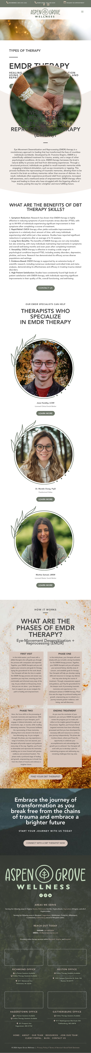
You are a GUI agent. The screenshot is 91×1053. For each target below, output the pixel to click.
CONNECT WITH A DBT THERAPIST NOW (45, 843)
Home (16, 1035)
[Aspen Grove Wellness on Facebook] (44, 4)
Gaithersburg (41, 917)
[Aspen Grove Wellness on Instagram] (48, 4)
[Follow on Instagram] (45, 895)
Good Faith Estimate (71, 1047)
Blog (47, 1038)
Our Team (37, 1035)
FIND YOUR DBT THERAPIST (45, 777)
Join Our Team (69, 1035)
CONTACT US (45, 288)
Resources (52, 1035)
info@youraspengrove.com (48, 933)
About (25, 1035)
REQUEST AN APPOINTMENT (75, 2)
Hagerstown (46, 915)
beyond (67, 939)
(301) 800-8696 (46, 2)
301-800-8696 (49, 930)
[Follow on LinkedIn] (50, 895)
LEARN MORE (46, 414)
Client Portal (33, 1038)
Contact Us (59, 1038)
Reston (35, 909)
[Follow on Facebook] (41, 895)
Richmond (42, 909)
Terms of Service (55, 1047)
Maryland (51, 939)
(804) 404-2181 (18, 2)
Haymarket (67, 909)
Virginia (58, 939)
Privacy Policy (42, 1047)
